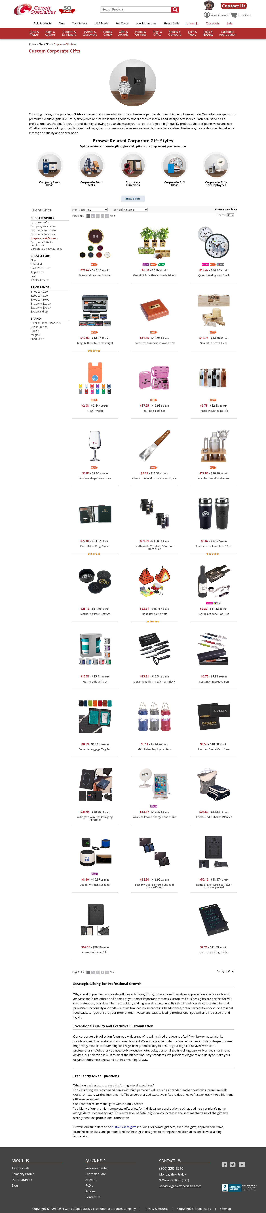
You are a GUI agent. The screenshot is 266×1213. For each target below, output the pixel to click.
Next (112, 215)
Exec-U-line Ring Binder (95, 546)
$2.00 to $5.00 (39, 295)
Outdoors (174, 33)
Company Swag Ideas (44, 226)
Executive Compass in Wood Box (154, 343)
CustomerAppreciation (228, 33)
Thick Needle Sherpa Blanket (214, 817)
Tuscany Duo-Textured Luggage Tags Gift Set (154, 886)
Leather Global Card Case (214, 749)
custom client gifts (123, 1127)
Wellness (140, 33)
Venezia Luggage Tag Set (95, 749)
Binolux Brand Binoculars (46, 323)
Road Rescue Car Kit (154, 614)
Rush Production (40, 268)
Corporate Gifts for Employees (42, 244)
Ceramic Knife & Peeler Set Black (154, 681)
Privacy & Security (156, 1209)
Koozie (35, 331)
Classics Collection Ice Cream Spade (154, 478)
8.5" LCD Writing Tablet (214, 952)
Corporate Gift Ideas (65, 44)
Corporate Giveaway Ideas (46, 248)
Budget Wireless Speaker (95, 884)
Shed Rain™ (38, 339)
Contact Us (234, 6)
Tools (192, 33)
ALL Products (43, 23)
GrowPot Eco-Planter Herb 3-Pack (154, 275)
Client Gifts (45, 44)
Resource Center (96, 1168)
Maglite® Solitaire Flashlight (95, 343)
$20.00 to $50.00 (40, 307)
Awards (123, 33)
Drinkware (69, 33)
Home (32, 44)
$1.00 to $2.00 (39, 291)
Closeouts (212, 23)
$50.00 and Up (39, 311)
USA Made (102, 23)
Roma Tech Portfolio (95, 952)
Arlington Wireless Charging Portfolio (95, 818)
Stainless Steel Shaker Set (214, 478)
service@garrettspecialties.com (180, 1186)
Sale (229, 23)
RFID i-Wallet (95, 410)
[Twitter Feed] (233, 1168)
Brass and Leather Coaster (95, 275)
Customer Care (95, 1173)
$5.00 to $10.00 (40, 299)
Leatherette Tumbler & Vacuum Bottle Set (154, 547)
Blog (15, 1185)
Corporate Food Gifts (43, 230)
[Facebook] (224, 1168)
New (62, 23)
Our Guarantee (22, 1179)
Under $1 (192, 23)
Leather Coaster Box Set (95, 614)
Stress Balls (171, 23)
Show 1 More (133, 198)
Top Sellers (79, 23)
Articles (90, 1191)
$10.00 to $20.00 (40, 303)
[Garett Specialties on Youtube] (242, 1168)
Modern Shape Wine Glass (95, 478)
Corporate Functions (43, 234)
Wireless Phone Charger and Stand (154, 817)
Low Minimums (146, 23)
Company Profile (23, 1173)
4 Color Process (40, 280)
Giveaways (90, 33)
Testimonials (20, 1168)
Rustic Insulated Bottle (214, 410)
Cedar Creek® (39, 327)
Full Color (122, 23)
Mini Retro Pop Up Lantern (155, 749)
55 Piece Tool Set (154, 410)
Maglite (35, 335)
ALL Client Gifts (40, 222)
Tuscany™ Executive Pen (214, 681)
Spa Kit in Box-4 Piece (213, 343)
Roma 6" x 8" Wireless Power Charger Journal (214, 886)
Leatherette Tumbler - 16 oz (214, 546)
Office (157, 33)
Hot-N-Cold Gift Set (95, 681)
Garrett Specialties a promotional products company (100, 1209)
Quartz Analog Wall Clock (213, 275)
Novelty (208, 33)
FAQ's (89, 1185)
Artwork (90, 1179)
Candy (107, 33)
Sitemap (225, 1209)
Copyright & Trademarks (194, 1209)
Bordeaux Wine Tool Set (214, 614)
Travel (34, 33)
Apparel (50, 33)
